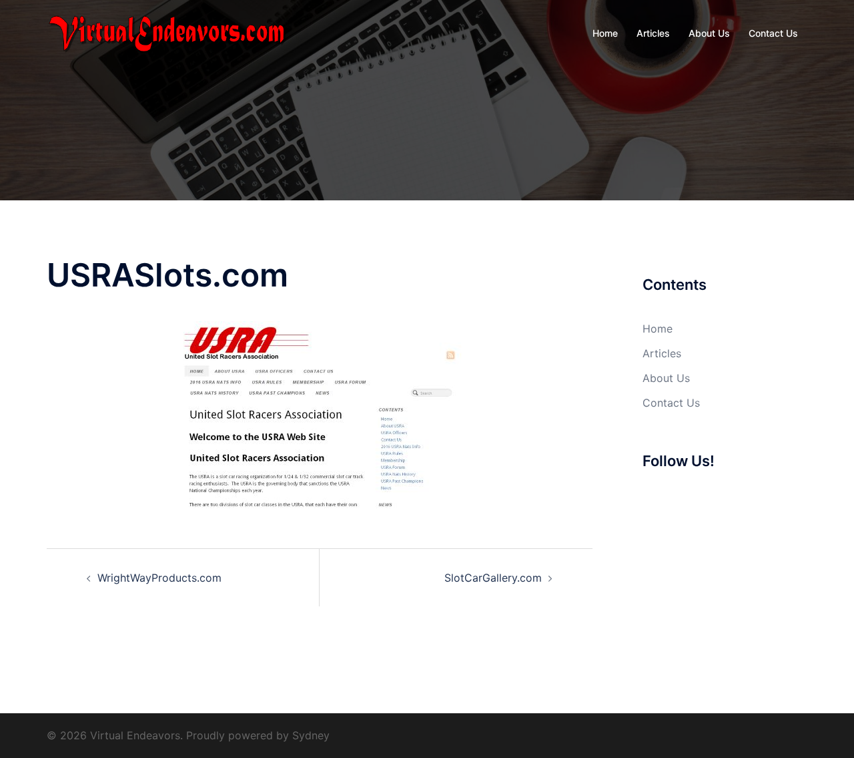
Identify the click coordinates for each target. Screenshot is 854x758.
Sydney (311, 735)
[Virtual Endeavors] (167, 32)
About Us (709, 33)
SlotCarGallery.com (493, 577)
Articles (653, 33)
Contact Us (773, 33)
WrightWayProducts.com (159, 577)
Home (605, 33)
